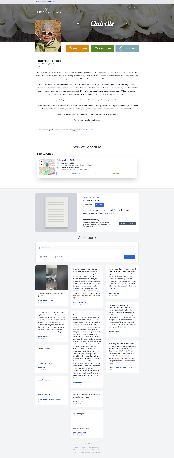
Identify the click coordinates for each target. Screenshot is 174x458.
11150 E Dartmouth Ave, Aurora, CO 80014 (75, 169)
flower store (90, 129)
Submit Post (129, 257)
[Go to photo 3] (52, 288)
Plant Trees (116, 173)
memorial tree (60, 129)
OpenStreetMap (89, 452)
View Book (88, 205)
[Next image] (66, 277)
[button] (47, 165)
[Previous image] (37, 277)
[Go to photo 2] (51, 288)
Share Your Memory (127, 223)
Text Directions (76, 173)
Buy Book (99, 205)
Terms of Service (92, 449)
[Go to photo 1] (50, 288)
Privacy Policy (81, 449)
